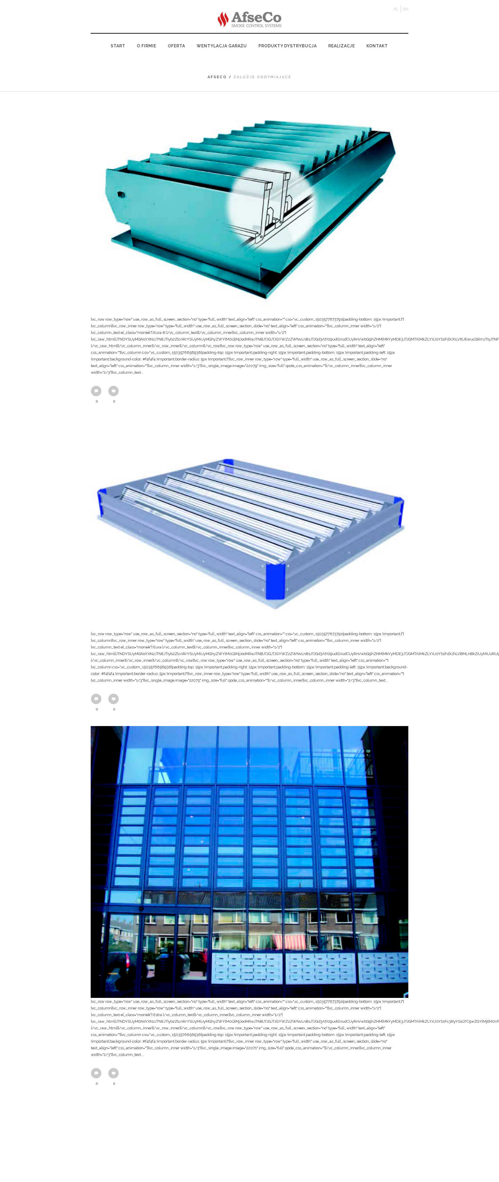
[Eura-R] (249, 210)
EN (405, 9)
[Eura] (249, 524)
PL (396, 9)
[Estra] (249, 862)
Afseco (217, 77)
